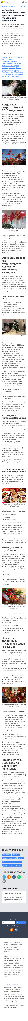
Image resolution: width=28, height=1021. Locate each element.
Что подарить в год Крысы (11, 68)
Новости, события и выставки (12, 865)
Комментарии (10, 888)
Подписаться (21, 923)
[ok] (9, 877)
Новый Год (12, 6)
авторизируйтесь (16, 899)
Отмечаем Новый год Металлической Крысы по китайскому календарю (11, 64)
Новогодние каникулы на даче (12, 862)
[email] (4, 881)
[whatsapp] (19, 877)
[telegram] (4, 877)
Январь (21, 858)
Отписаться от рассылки (11, 984)
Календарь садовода (9, 858)
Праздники (5, 6)
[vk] (14, 877)
